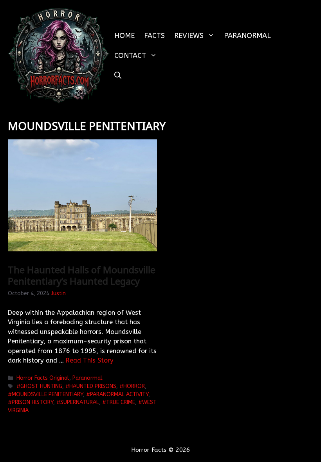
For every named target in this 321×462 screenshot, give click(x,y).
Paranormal (247, 35)
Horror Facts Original (42, 378)
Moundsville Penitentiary (47, 394)
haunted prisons (92, 386)
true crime (120, 402)
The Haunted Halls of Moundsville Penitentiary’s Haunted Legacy (81, 275)
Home (124, 35)
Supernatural (79, 402)
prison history (32, 402)
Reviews (189, 35)
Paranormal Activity (119, 394)
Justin (58, 293)
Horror (134, 386)
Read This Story (90, 360)
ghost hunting (41, 386)
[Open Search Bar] (118, 75)
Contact (130, 55)
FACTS (154, 35)
